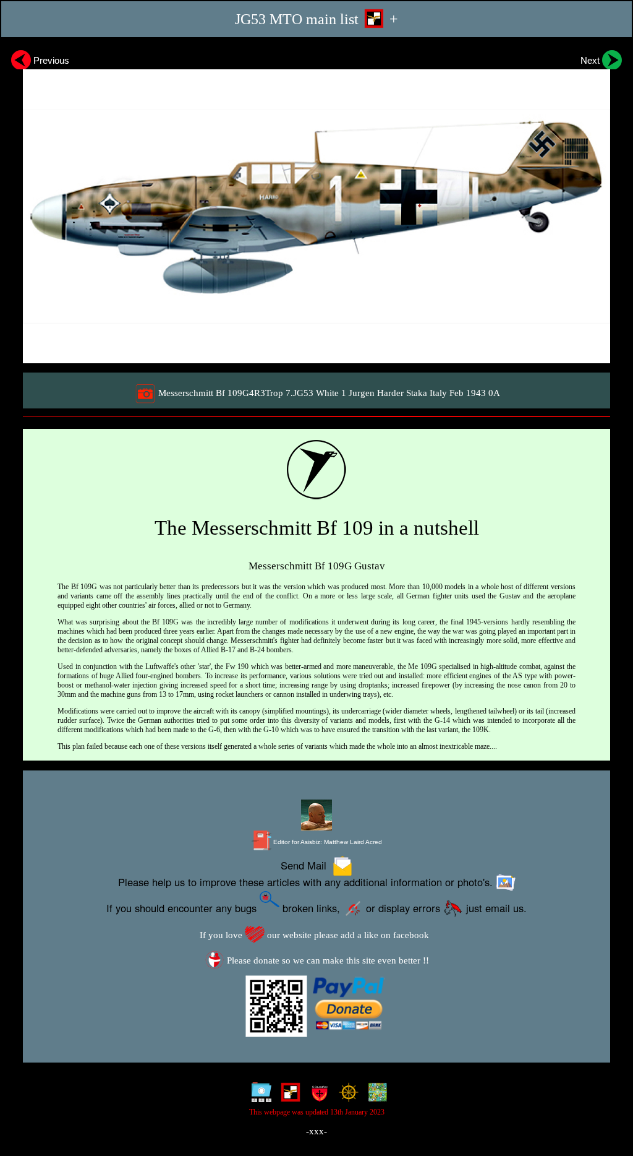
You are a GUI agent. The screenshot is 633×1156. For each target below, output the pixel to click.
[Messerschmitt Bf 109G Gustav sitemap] (258, 1095)
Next (591, 60)
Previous (50, 60)
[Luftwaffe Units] (287, 1095)
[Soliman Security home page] (317, 1095)
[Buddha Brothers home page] (346, 1095)
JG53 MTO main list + (316, 19)
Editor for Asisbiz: (326, 842)
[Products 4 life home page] (375, 1095)
